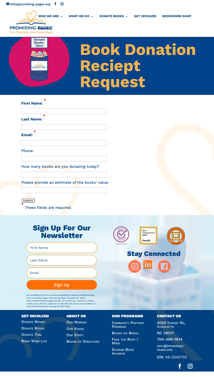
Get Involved (145, 16)
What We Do (79, 16)
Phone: (27, 150)
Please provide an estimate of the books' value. (65, 182)
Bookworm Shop (176, 16)
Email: (28, 134)
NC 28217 (165, 333)
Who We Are (48, 16)
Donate (44, 28)
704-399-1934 (169, 339)
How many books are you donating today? (60, 166)
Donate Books (111, 16)
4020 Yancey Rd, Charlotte (171, 324)
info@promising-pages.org (170, 347)
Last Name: (33, 118)
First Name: (33, 102)
